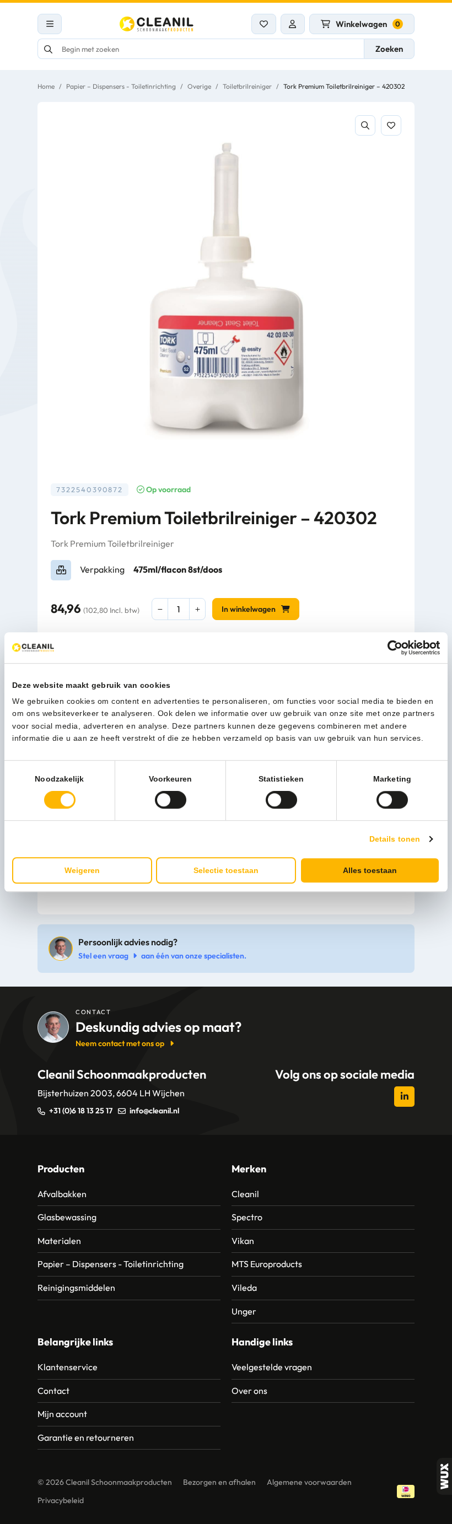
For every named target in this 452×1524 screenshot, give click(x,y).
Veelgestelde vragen (272, 1366)
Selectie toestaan (226, 870)
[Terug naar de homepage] (156, 24)
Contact (53, 1390)
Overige (199, 86)
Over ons (249, 1390)
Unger (244, 1311)
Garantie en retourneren (85, 1437)
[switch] (170, 800)
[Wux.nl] (444, 1476)
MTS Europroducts (267, 1263)
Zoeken (389, 49)
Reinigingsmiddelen (76, 1287)
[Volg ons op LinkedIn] (404, 1096)
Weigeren (82, 870)
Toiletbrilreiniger (247, 86)
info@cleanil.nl (154, 1111)
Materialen (59, 1240)
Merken (249, 1168)
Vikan (243, 1240)
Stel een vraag (103, 956)
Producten (60, 1168)
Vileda (244, 1287)
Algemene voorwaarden (309, 1482)
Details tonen (394, 838)
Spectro (247, 1217)
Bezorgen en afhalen (219, 1482)
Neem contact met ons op (120, 1043)
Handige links (262, 1341)
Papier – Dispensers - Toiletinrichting (121, 86)
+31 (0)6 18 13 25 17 (80, 1111)
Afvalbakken (62, 1193)
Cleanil (245, 1193)
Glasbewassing (66, 1217)
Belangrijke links (75, 1341)
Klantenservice (67, 1366)
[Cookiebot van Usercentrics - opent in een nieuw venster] (391, 647)
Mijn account (62, 1413)
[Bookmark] (391, 125)
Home (46, 86)
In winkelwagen (249, 609)
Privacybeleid (60, 1500)
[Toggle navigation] (49, 24)
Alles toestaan (370, 870)
